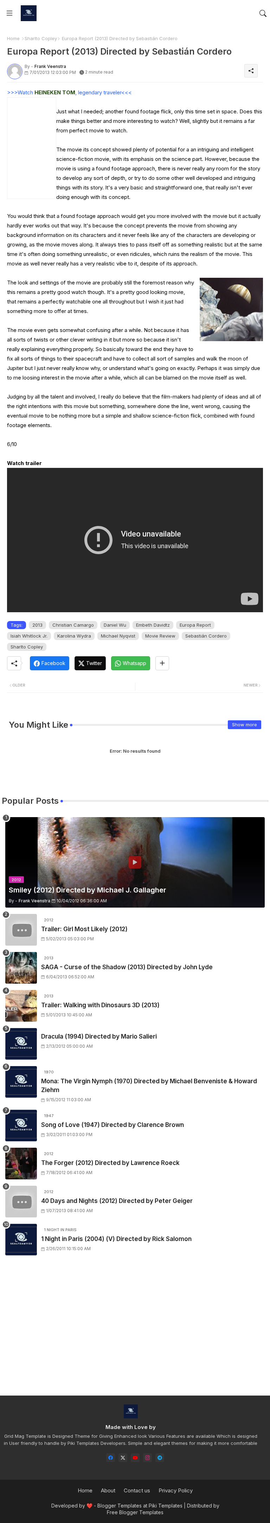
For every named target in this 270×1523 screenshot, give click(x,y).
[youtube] (135, 1457)
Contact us (137, 1490)
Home (13, 38)
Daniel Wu (115, 625)
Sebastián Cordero (206, 636)
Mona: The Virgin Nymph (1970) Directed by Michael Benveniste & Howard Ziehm (149, 1086)
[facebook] (110, 1457)
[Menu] (9, 13)
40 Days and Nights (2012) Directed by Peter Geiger (117, 1200)
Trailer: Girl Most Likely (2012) (84, 929)
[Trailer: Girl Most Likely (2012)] (21, 930)
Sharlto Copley (41, 38)
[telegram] (159, 1457)
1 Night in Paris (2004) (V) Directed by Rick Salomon (116, 1238)
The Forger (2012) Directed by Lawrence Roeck (110, 1162)
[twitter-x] (122, 1457)
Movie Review (160, 636)
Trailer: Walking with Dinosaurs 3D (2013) (100, 1005)
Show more (244, 724)
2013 (37, 625)
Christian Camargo (73, 625)
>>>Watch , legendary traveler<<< (69, 92)
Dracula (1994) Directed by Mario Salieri (99, 1036)
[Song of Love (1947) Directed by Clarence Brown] (21, 1125)
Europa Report (195, 625)
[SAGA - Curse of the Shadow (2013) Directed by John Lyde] (21, 968)
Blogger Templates (119, 1506)
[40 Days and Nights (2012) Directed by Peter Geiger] (21, 1201)
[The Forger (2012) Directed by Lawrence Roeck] (21, 1163)
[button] (263, 13)
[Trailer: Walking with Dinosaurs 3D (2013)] (21, 1006)
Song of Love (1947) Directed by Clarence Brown (112, 1124)
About (108, 1490)
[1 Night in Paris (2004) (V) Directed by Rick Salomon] (21, 1239)
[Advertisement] (135, 1332)
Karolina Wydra (74, 636)
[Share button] (162, 663)
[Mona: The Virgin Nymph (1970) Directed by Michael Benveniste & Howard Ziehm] (21, 1082)
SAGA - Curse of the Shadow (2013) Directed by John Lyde (127, 967)
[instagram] (147, 1457)
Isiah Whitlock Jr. (29, 636)
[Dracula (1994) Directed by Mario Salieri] (21, 1044)
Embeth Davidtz (153, 625)
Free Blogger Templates (135, 1512)
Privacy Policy (176, 1490)
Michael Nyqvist (118, 636)
